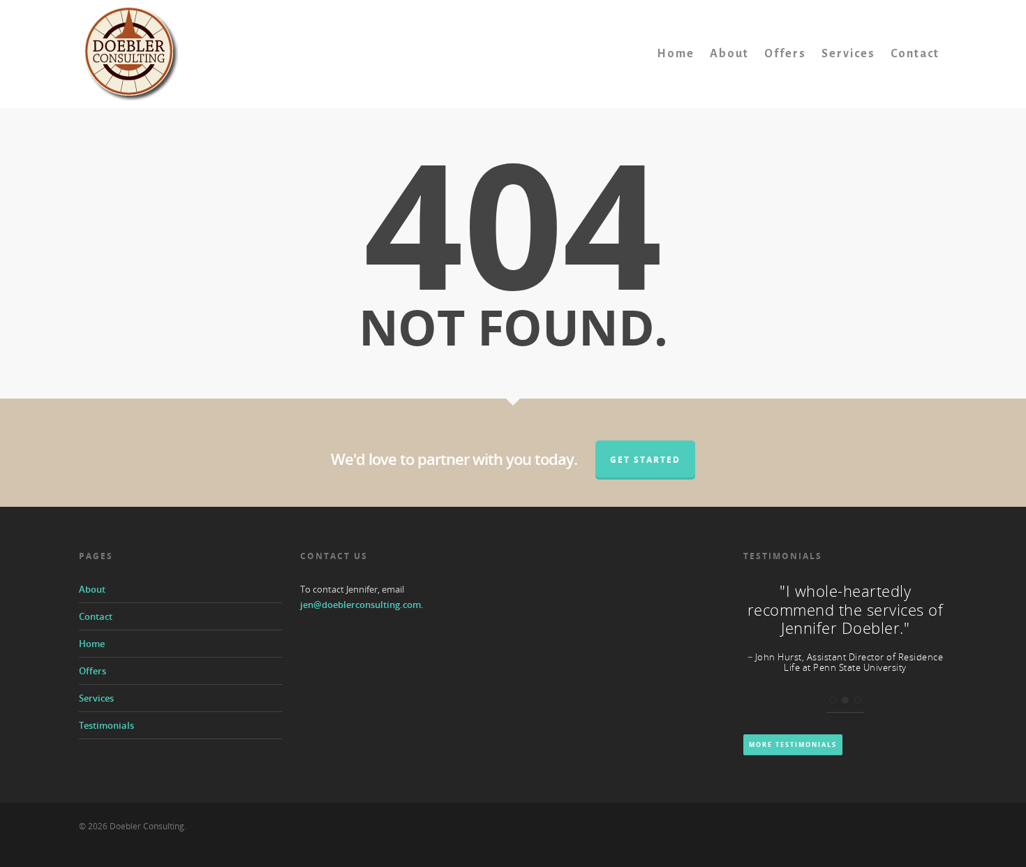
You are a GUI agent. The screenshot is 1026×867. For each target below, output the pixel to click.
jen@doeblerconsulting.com (360, 604)
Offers (785, 53)
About (729, 53)
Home (675, 53)
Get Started (645, 460)
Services (848, 53)
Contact (915, 53)
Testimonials (106, 725)
